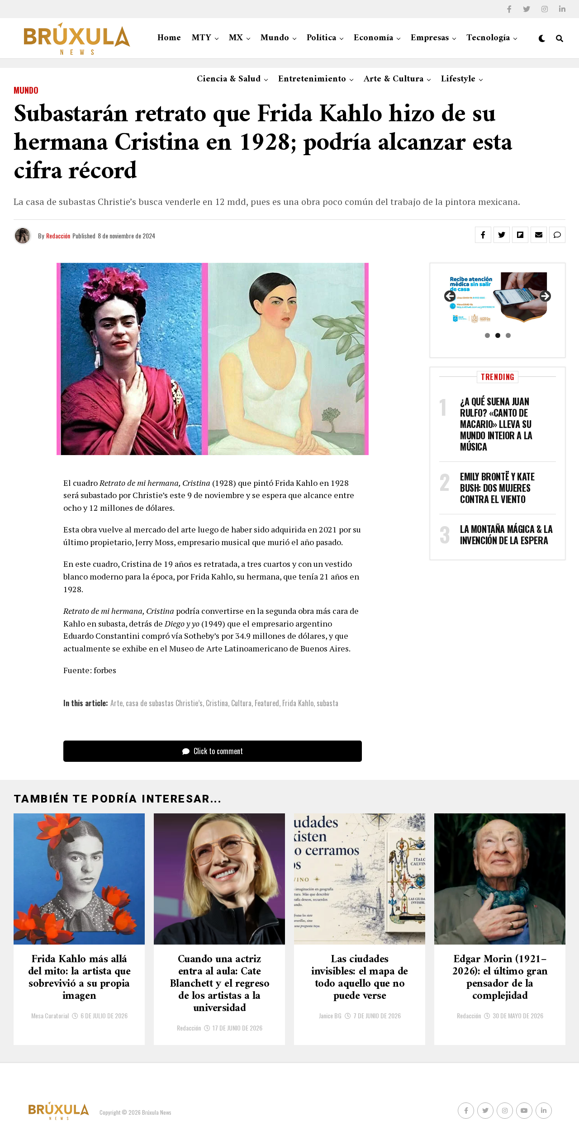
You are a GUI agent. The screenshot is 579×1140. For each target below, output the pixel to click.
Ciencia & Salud (229, 79)
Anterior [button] (450, 297)
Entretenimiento (312, 79)
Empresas (430, 38)
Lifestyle (458, 79)
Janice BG (330, 1015)
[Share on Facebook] (483, 235)
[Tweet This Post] (502, 235)
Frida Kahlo (297, 703)
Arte (116, 703)
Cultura (241, 703)
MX (236, 38)
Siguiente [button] (544, 297)
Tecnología (488, 38)
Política (321, 38)
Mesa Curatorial (50, 1015)
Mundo (275, 38)
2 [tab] (497, 335)
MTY (201, 38)
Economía (373, 38)
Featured (267, 703)
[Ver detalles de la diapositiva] (497, 299)
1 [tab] (487, 335)
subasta (327, 703)
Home (169, 38)
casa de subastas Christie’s (164, 703)
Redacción (58, 235)
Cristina (217, 703)
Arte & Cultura (393, 79)
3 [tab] (508, 335)
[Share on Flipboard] (520, 235)
